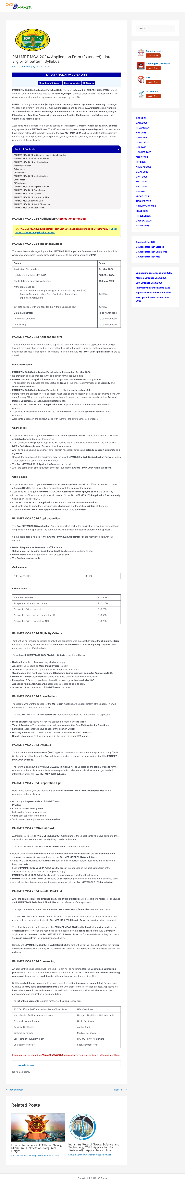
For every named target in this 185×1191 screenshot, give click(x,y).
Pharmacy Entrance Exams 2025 (153, 287)
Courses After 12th (145, 242)
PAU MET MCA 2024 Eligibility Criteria (31, 187)
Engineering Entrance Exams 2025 (154, 273)
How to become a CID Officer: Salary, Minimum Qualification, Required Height (36, 1148)
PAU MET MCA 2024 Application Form (31, 162)
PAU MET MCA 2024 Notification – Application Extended (40, 155)
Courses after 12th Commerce (151, 252)
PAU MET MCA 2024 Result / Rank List (32, 204)
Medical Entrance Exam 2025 (151, 278)
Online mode (19, 169)
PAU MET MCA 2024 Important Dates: (31, 158)
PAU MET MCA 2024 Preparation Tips (31, 197)
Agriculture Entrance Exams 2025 (153, 292)
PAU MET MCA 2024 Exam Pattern (30, 190)
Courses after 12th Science (150, 247)
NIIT (148, 77)
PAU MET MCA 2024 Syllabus (27, 193)
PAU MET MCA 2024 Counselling (29, 208)
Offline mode (20, 172)
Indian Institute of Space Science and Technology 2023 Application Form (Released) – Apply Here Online (93, 1147)
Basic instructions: (22, 165)
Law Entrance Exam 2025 (149, 282)
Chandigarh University (50, 83)
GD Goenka (88, 83)
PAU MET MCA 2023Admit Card (28, 201)
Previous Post (14, 1090)
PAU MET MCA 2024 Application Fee (31, 176)
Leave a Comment (21, 66)
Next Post (120, 1090)
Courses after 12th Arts (148, 256)
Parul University (72, 83)
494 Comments (18, 1155)
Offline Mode (20, 183)
